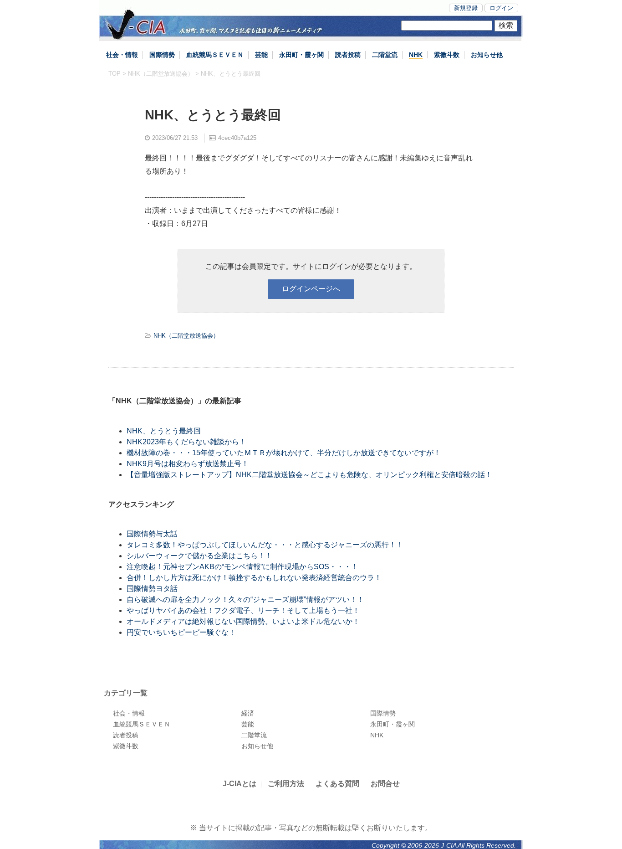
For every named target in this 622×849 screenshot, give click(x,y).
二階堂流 (385, 54)
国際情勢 (162, 54)
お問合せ (385, 783)
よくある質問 (337, 783)
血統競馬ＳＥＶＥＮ (215, 54)
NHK (416, 54)
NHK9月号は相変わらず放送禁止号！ (188, 464)
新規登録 (466, 8)
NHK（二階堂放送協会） (161, 73)
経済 (247, 713)
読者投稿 (348, 54)
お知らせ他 (487, 54)
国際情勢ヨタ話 (152, 588)
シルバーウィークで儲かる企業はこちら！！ (199, 556)
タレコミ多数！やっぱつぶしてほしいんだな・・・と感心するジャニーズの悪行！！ (265, 545)
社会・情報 (122, 54)
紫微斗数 (446, 54)
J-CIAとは (239, 783)
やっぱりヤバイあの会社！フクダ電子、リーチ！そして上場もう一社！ (243, 610)
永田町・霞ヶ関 (301, 54)
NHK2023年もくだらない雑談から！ (186, 442)
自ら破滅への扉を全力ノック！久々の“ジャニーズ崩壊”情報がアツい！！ (245, 599)
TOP (114, 73)
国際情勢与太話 (152, 534)
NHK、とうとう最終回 (164, 431)
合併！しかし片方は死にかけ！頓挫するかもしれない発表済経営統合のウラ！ (254, 577)
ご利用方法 (286, 783)
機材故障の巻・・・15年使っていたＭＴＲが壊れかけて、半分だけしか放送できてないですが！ (284, 453)
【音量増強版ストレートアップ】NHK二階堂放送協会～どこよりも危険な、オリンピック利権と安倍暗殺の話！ (309, 475)
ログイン (501, 8)
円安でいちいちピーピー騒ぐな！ (181, 632)
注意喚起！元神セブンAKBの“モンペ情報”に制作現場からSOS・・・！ (242, 567)
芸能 (261, 54)
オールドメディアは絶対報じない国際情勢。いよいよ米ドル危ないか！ (243, 621)
